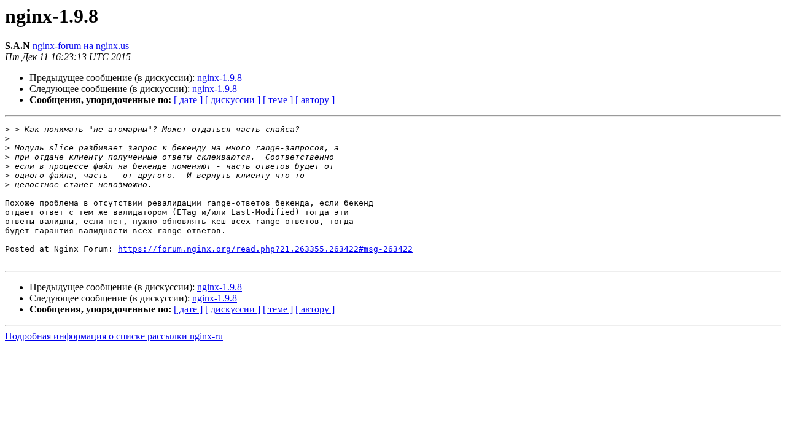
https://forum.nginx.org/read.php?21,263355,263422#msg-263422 (265, 249)
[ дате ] (188, 100)
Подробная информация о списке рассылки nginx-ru (114, 336)
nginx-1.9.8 (219, 77)
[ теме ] (278, 100)
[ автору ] (315, 100)
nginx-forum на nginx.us (81, 46)
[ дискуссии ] (232, 100)
